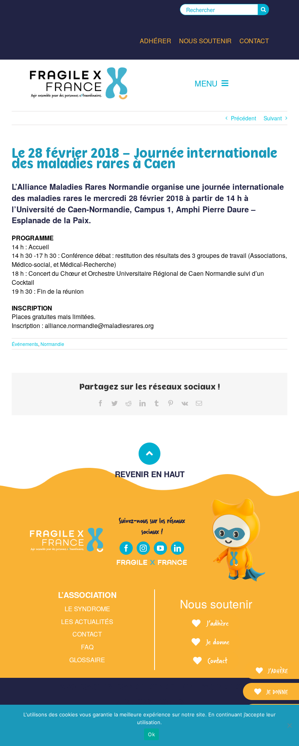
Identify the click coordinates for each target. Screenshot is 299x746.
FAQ (87, 646)
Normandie (52, 343)
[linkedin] (177, 548)
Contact (87, 634)
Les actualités (87, 621)
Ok (151, 734)
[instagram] (143, 548)
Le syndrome (87, 608)
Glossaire (87, 659)
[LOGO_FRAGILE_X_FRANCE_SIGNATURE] (78, 83)
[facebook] (126, 548)
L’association (87, 594)
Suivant (273, 118)
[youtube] (160, 548)
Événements (25, 343)
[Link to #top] (149, 453)
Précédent (243, 118)
